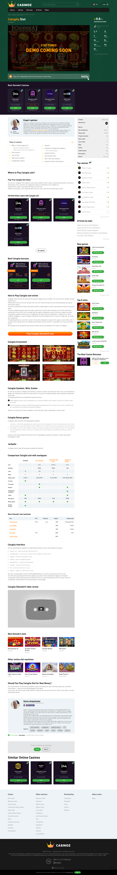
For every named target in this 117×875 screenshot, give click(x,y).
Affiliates (66, 810)
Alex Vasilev (22, 735)
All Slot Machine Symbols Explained (87, 230)
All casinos (41, 250)
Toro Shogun (39, 460)
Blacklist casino (12, 801)
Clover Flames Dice (97, 322)
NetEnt (9, 676)
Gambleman (95, 312)
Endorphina (94, 305)
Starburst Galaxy (68, 460)
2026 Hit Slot (95, 331)
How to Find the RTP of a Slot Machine (88, 228)
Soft (37, 819)
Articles (38, 10)
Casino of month (40, 798)
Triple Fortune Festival (98, 247)
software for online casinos (41, 130)
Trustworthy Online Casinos (16, 807)
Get (18, 280)
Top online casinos (13, 816)
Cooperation (67, 798)
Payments (39, 801)
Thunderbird (13, 529)
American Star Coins (53, 460)
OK (77, 872)
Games (20, 10)
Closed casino (12, 804)
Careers (66, 807)
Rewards (10, 825)
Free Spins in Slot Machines (85, 235)
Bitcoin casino (40, 804)
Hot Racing (95, 256)
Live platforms (40, 834)
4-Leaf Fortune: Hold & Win (99, 341)
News (47, 10)
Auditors (38, 828)
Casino (12, 10)
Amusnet (27, 676)
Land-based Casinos (42, 816)
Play (15, 108)
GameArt (10, 650)
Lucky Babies (13, 525)
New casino (11, 798)
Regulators (39, 825)
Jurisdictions (39, 822)
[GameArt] (106, 123)
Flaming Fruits (13, 522)
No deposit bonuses (13, 822)
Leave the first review (100, 21)
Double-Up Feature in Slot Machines (88, 225)
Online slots (11, 810)
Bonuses (30, 10)
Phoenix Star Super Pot (98, 285)
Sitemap (38, 831)
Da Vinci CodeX (13, 536)
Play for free (99, 252)
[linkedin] (24, 705)
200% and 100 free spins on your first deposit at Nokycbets (100, 359)
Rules (9, 819)
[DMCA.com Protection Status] (57, 863)
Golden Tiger (95, 275)
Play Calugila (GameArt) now (40, 333)
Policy (66, 804)
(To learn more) (69, 872)
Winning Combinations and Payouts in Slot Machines (92, 233)
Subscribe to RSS (58, 868)
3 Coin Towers (95, 303)
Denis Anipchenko (16, 132)
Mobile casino (40, 807)
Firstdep (11, 270)
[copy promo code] (35, 104)
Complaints (39, 813)
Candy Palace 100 (96, 266)
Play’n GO (44, 676)
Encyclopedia (12, 831)
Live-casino (39, 810)
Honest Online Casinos (14, 813)
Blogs (94, 798)
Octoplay (94, 343)
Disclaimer (67, 801)
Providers (11, 828)
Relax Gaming (63, 676)
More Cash (12, 532)
